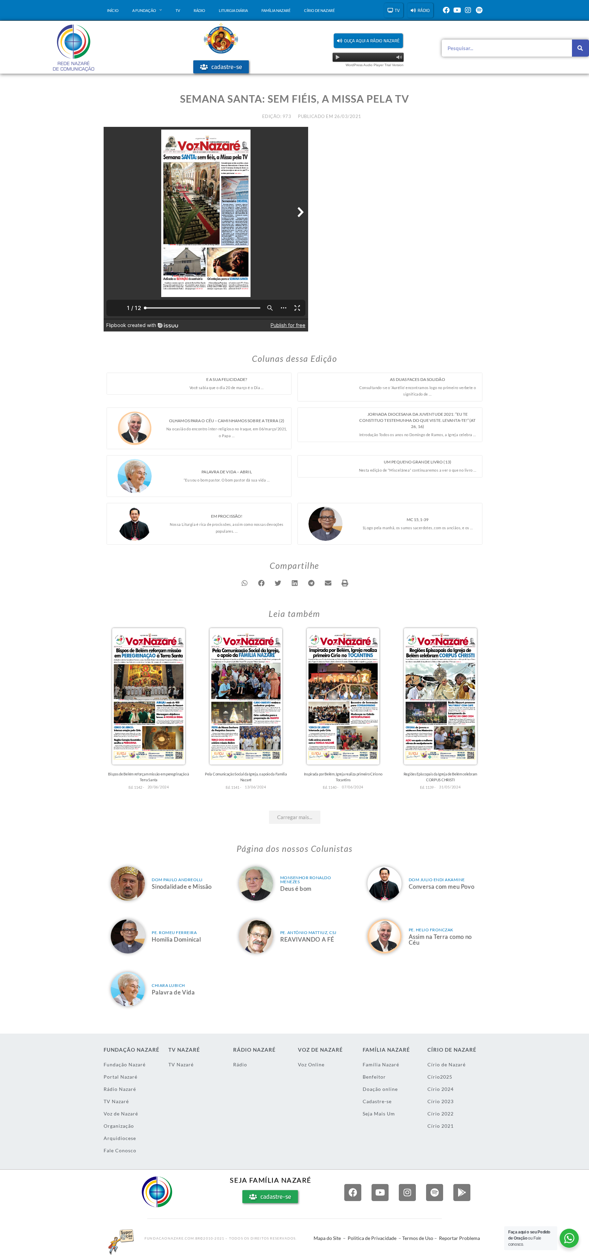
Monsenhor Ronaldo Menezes (305, 879)
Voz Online (311, 1064)
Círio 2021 (440, 1126)
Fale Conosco (120, 1150)
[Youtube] (457, 10)
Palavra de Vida (173, 992)
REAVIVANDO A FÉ (307, 939)
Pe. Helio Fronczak (431, 929)
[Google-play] (461, 1192)
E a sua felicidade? (226, 379)
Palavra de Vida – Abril (226, 471)
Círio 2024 (440, 1089)
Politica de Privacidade (372, 1238)
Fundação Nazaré (125, 1064)
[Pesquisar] (580, 48)
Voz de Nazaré (121, 1113)
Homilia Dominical (176, 939)
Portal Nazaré (120, 1077)
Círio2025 (439, 1077)
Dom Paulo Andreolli (177, 879)
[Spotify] (479, 10)
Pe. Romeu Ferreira (174, 932)
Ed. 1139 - (428, 787)
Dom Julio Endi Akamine (437, 879)
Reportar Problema (459, 1238)
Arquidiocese (120, 1138)
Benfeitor (374, 1077)
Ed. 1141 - (233, 787)
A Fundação (144, 10)
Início (113, 10)
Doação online (380, 1089)
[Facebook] (446, 10)
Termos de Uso (417, 1238)
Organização (119, 1126)
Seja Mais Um (379, 1113)
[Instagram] (468, 10)
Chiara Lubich (168, 985)
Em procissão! (226, 516)
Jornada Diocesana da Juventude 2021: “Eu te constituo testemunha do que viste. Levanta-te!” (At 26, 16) (417, 420)
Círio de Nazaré (319, 10)
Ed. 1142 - (136, 787)
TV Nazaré (116, 1101)
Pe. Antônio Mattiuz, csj (308, 932)
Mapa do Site (327, 1238)
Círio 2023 (440, 1101)
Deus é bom (296, 888)
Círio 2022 (440, 1113)
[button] (368, 40)
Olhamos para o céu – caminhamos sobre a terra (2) (226, 420)
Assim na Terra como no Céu (440, 939)
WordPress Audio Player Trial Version (375, 65)
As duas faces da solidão (417, 379)
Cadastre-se (377, 1101)
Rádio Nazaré (120, 1089)
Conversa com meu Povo (441, 886)
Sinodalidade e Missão (182, 886)
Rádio (199, 10)
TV (178, 10)
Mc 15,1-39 (417, 519)
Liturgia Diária (233, 10)
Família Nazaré (275, 10)
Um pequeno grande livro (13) (417, 461)
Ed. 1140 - (330, 787)
